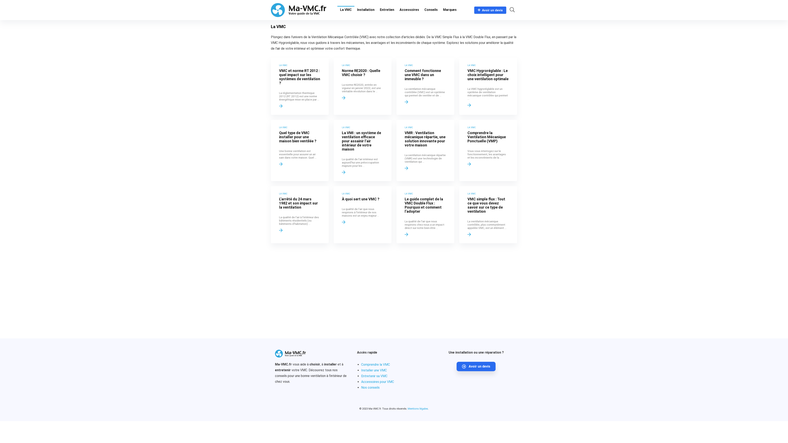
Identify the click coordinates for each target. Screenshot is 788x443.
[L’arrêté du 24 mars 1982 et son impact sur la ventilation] (300, 214)
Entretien (387, 10)
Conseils (431, 10)
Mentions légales (418, 408)
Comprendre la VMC (375, 365)
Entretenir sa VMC (374, 376)
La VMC (346, 10)
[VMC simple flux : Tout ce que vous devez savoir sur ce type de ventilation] (488, 214)
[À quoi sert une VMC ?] (363, 214)
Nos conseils (370, 387)
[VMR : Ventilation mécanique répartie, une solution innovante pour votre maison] (425, 150)
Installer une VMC (374, 370)
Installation (366, 10)
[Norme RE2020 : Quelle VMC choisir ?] (363, 86)
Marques (450, 10)
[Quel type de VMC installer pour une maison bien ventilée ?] (300, 150)
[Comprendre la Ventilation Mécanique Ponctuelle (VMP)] (488, 150)
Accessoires (409, 10)
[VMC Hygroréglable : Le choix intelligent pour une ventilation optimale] (488, 86)
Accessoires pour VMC (377, 382)
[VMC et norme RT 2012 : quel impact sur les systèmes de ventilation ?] (300, 86)
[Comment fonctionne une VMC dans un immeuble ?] (425, 86)
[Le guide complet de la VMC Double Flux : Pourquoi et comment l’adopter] (425, 214)
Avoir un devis (492, 10)
